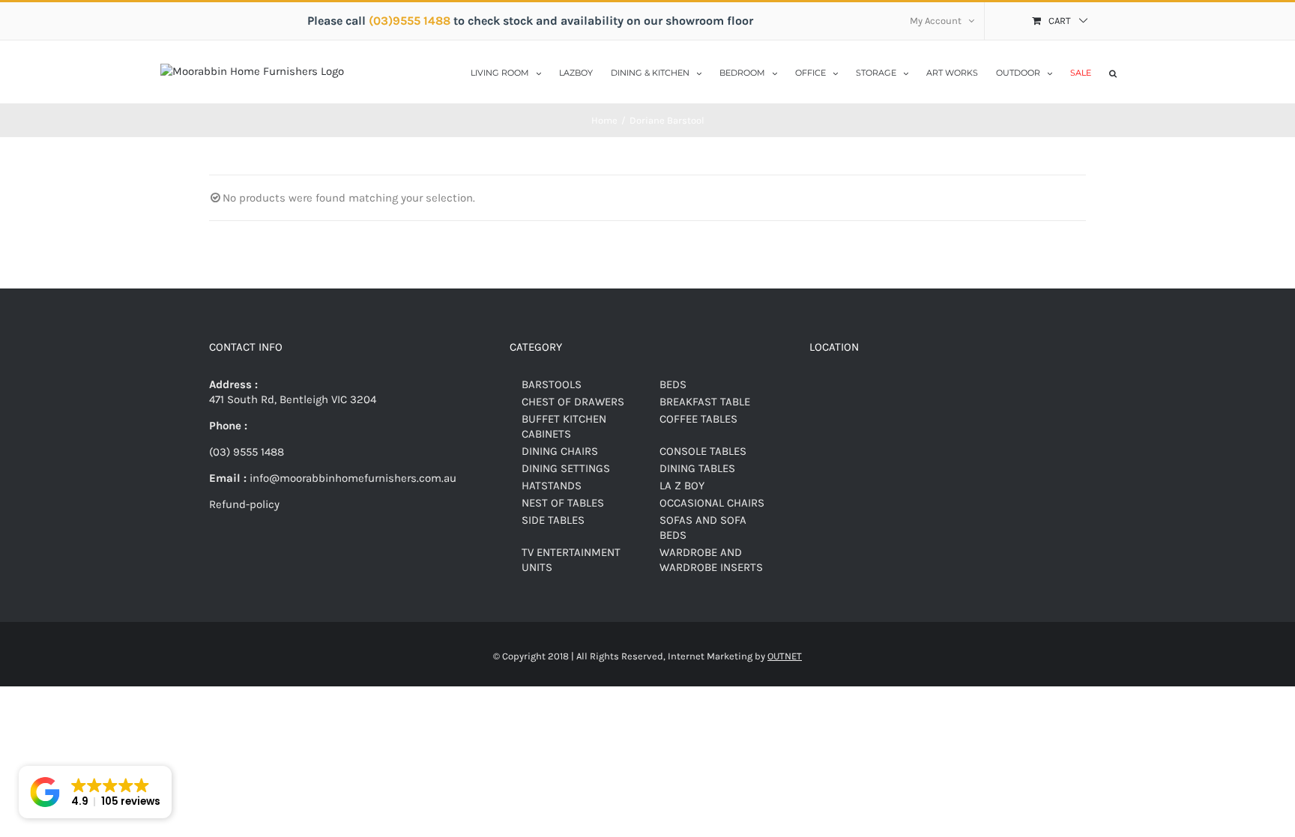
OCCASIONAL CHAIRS (711, 503)
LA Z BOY (681, 485)
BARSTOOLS (552, 384)
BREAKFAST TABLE (704, 401)
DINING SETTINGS (566, 468)
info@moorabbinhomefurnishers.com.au (351, 478)
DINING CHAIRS (560, 451)
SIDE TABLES (553, 520)
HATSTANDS (552, 485)
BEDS (672, 384)
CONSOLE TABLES (702, 451)
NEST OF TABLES (563, 503)
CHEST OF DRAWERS (573, 401)
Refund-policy (244, 504)
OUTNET (784, 656)
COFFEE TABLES (698, 419)
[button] (1113, 71)
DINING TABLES (697, 468)
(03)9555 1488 (411, 20)
